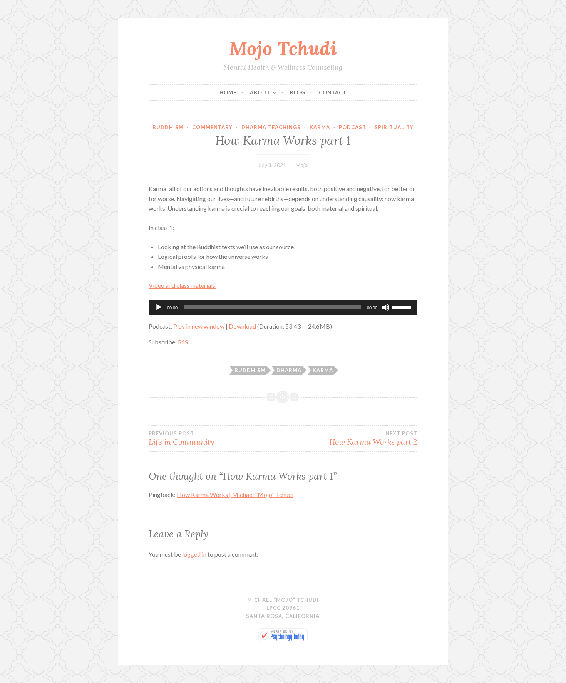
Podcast (352, 127)
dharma (288, 370)
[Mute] (386, 307)
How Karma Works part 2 (373, 438)
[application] (283, 307)
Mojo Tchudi (283, 48)
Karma (320, 127)
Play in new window (198, 326)
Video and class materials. (182, 285)
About (260, 92)
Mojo (302, 165)
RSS (183, 342)
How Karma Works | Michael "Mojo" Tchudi (235, 494)
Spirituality (394, 127)
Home (227, 92)
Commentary (212, 127)
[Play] (158, 307)
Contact (333, 92)
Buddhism (168, 127)
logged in (194, 554)
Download (242, 326)
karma (323, 370)
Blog (297, 92)
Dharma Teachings (271, 127)
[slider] (403, 307)
